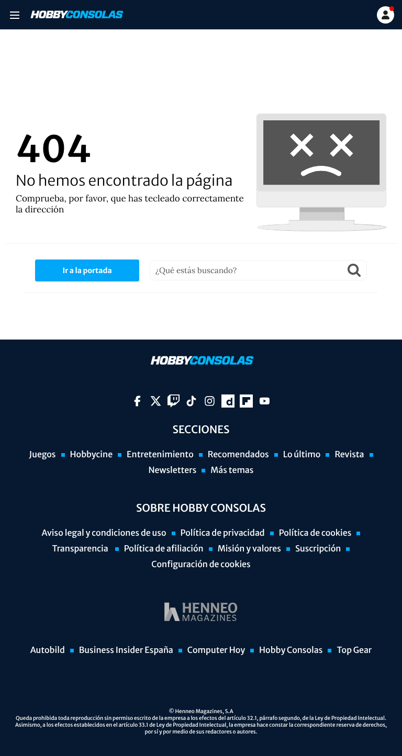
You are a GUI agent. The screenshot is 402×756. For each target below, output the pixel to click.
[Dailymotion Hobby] (227, 401)
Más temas (231, 470)
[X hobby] (155, 401)
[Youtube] (264, 401)
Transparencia (81, 549)
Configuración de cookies (200, 564)
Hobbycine (91, 454)
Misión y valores (249, 549)
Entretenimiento (160, 454)
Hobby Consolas (290, 650)
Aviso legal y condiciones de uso (104, 533)
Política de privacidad (223, 533)
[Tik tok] (191, 401)
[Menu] (14, 15)
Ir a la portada (86, 270)
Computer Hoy (216, 650)
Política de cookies (315, 533)
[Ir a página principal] (76, 14)
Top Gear (354, 650)
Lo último (302, 454)
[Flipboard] (246, 401)
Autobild (47, 650)
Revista (349, 454)
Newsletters (172, 470)
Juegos (42, 454)
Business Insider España (126, 650)
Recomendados (238, 454)
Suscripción (318, 549)
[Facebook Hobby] (137, 401)
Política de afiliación (164, 549)
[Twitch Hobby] (174, 401)
